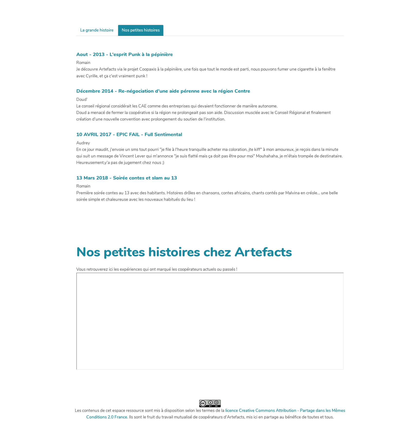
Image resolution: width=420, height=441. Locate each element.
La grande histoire (97, 30)
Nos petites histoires (141, 30)
